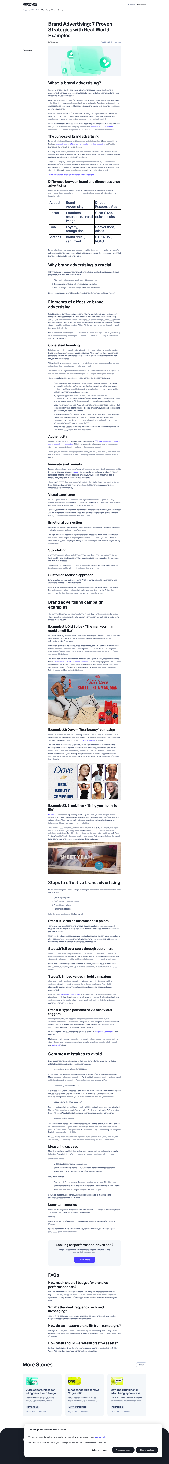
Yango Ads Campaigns (104, 1032)
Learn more (84, 1260)
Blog (33, 10)
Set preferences (100, 1450)
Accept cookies (123, 1450)
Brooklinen (52, 815)
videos (75, 472)
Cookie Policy (101, 1437)
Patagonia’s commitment (69, 994)
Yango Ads (26, 10)
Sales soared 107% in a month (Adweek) (71, 662)
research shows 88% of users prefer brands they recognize (80, 144)
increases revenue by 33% (102, 127)
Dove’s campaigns (87, 740)
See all (141, 1365)
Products (131, 4)
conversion (56, 1045)
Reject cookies (147, 1450)
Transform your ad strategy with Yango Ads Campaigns (71, 175)
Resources (141, 4)
